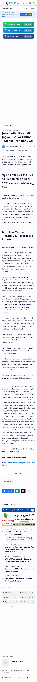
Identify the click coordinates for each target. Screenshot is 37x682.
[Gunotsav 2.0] (16, 566)
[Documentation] (8, 8)
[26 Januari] (27, 593)
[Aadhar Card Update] (27, 597)
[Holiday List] (16, 544)
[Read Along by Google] (29, 529)
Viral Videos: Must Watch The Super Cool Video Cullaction (18, 580)
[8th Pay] (10, 597)
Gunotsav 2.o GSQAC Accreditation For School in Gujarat (19, 570)
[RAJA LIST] (24, 544)
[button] (3, 2)
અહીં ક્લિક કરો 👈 (26, 14)
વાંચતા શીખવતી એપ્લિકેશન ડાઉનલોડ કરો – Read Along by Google (18, 533)
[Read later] (30, 146)
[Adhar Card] (27, 602)
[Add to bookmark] (32, 510)
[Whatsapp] (5, 670)
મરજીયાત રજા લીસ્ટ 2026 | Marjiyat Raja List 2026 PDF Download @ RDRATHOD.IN (19, 549)
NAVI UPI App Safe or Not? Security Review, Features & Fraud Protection (19, 560)
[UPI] (24, 556)
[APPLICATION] (17, 529)
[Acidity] (10, 602)
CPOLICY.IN (8, 678)
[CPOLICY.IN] (12, 3)
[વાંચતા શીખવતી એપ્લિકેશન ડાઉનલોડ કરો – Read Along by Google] (18, 517)
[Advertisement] (18, 61)
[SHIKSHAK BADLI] (9, 481)
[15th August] (10, 593)
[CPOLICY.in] (13, 146)
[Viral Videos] (16, 576)
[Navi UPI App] (17, 556)
